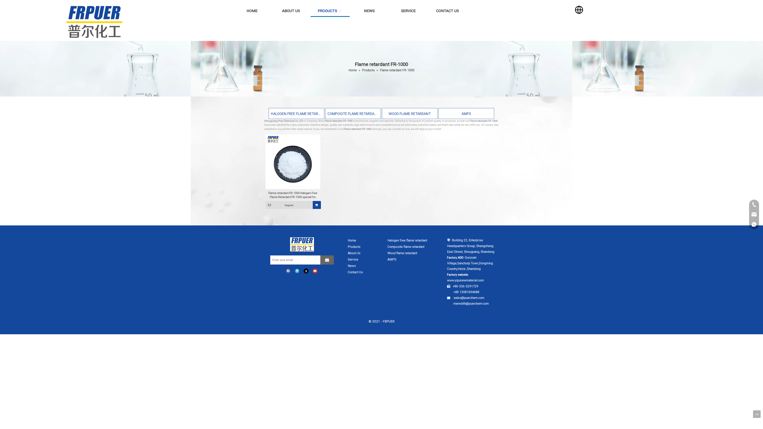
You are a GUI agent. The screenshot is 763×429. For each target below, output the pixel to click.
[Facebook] (288, 271)
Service (353, 259)
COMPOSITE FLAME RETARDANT (353, 114)
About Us (354, 253)
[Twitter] (306, 271)
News (352, 266)
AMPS (466, 114)
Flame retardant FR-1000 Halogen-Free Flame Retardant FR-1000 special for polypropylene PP (292, 195)
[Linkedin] (297, 271)
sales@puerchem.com (468, 298)
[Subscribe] (327, 260)
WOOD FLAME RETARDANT (410, 114)
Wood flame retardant (402, 253)
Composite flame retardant (405, 247)
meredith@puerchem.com (471, 303)
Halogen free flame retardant (407, 240)
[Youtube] (315, 271)
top (757, 414)
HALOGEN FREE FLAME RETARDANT (296, 114)
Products (354, 247)
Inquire (289, 205)
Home (352, 240)
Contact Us (355, 272)
